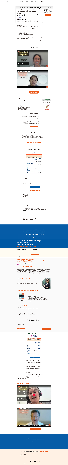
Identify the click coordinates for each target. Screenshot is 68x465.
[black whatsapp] (39, 461)
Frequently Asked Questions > (28, 205)
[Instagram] (35, 461)
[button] (11, 1)
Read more (24, 210)
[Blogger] (37, 461)
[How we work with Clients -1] (33, 237)
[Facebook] (32, 461)
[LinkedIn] (30, 461)
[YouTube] (34, 461)
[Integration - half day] (35, 250)
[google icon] (29, 461)
